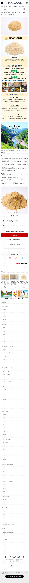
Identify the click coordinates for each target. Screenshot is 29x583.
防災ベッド (5, 331)
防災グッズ (4, 324)
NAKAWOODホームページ (8, 532)
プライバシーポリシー (7, 521)
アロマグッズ (5, 349)
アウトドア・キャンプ (7, 367)
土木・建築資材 (5, 496)
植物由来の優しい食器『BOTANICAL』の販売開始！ (13, 6)
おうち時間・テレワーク (7, 346)
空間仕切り (5, 316)
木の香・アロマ (6, 421)
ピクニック (5, 377)
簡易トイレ (5, 327)
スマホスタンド (6, 356)
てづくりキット (6, 359)
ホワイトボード (6, 431)
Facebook (5, 539)
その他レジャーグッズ (7, 381)
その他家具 (5, 459)
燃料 (4, 334)
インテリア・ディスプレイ (8, 481)
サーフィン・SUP (6, 371)
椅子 (4, 449)
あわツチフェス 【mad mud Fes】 (10, 503)
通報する (25, 267)
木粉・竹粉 (4, 499)
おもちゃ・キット (6, 407)
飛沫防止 (5, 309)
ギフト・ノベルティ (6, 439)
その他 (4, 319)
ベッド (4, 453)
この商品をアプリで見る (14, 244)
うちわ (4, 424)
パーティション (6, 337)
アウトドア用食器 (6, 374)
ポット (4, 428)
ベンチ (4, 474)
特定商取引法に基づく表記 (8, 524)
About (4, 511)
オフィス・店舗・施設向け (8, 464)
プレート (5, 389)
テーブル (5, 446)
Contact (5, 517)
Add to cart (14, 235)
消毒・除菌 (5, 312)
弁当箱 (4, 392)
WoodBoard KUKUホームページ (10, 535)
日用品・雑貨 (5, 411)
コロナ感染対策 (5, 306)
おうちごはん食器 (6, 352)
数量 (1, 225)
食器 (3, 386)
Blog (4, 514)
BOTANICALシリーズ (7, 403)
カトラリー (5, 396)
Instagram (5, 545)
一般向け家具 (5, 443)
